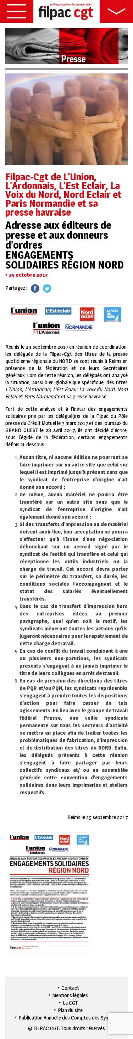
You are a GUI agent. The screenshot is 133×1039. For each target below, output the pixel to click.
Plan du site (70, 1010)
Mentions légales (70, 995)
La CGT (70, 1002)
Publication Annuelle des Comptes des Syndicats (70, 1017)
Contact (70, 987)
